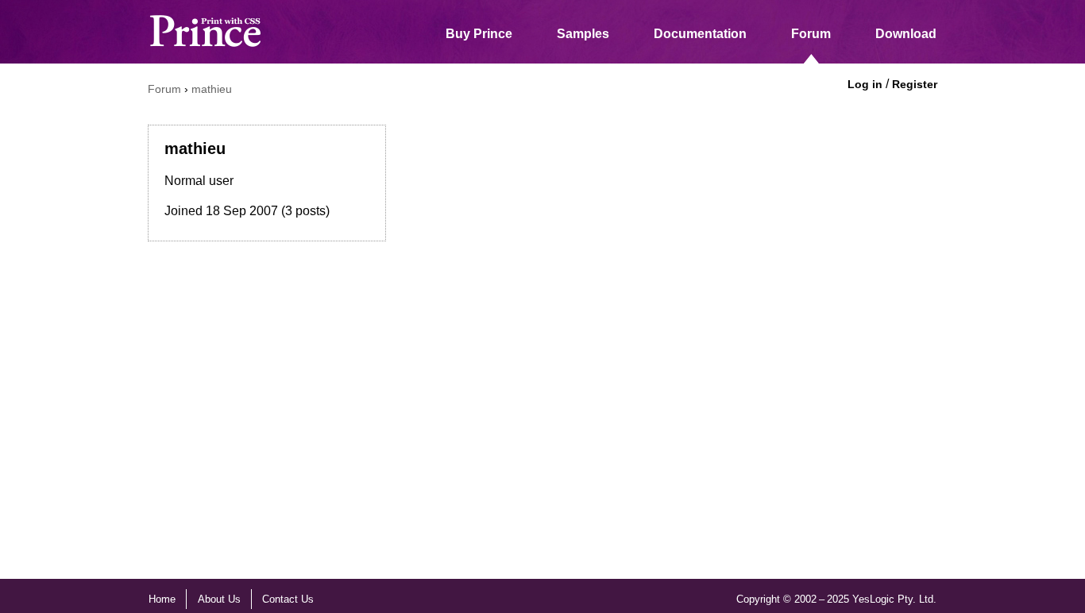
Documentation (700, 33)
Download (905, 33)
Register (914, 84)
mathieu (211, 89)
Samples (583, 33)
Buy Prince (479, 33)
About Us (219, 599)
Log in (865, 84)
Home (162, 599)
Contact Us (288, 599)
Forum (811, 33)
